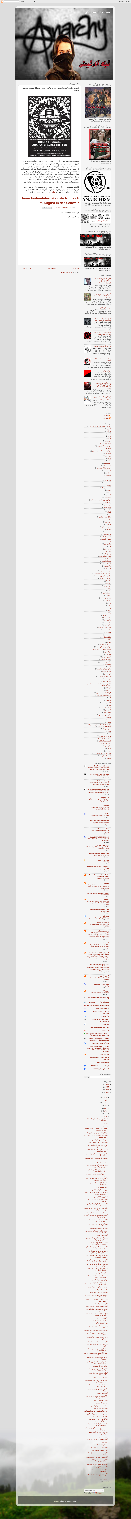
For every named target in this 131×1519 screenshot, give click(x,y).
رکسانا (109, 590)
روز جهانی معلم (106, 598)
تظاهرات (108, 524)
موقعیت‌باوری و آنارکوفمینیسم (99, 1280)
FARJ (107, 814)
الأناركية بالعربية (104, 976)
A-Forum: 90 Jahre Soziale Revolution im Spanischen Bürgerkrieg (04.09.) (98, 791)
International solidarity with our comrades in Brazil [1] (100, 808)
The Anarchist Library (101, 766)
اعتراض (108, 473)
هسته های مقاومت (105, 756)
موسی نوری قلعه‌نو (105, 736)
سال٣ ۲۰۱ (108, 622)
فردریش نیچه (107, 681)
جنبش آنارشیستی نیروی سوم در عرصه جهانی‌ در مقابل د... (96, 1354)
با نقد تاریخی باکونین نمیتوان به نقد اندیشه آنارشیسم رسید (102, 319)
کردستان (108, 700)
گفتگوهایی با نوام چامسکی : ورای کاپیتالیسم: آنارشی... (97, 1424)
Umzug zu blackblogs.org (101, 870)
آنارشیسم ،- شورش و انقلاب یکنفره (97, 1457)
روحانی (109, 595)
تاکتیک (109, 512)
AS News (106, 883)
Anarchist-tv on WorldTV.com (99, 1002)
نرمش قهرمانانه (106, 743)
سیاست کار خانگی (105, 308)
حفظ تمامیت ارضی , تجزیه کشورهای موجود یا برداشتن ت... (96, 1381)
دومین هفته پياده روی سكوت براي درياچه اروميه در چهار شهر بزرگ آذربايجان (99, 946)
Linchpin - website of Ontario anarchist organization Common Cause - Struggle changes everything (98, 1049)
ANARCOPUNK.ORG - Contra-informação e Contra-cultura (99, 1039)
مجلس (109, 722)
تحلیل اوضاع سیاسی (105, 517)
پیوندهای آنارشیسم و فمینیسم (102, 346)
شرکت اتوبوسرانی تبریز (103, 647)
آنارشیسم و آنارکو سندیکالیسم (99, 1447)
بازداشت (108, 495)
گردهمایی (108, 710)
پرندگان (109, 509)
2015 (107, 1087)
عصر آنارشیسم (106, 671)
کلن (110, 705)
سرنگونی (108, 634)
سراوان (108, 632)
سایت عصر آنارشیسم (104, 627)
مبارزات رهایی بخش (105, 715)
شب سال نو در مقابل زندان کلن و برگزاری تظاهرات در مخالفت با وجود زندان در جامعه (102, 385)
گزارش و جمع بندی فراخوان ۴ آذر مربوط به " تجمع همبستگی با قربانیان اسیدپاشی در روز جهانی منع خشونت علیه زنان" (98, 935)
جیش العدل (107, 549)
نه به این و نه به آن (102, 1187)
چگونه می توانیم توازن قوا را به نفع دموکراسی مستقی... (97, 1179)
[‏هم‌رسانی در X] (47, 208)
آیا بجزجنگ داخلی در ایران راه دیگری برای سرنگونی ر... (96, 1247)
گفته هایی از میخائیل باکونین (99, 1416)
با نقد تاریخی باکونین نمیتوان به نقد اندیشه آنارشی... (97, 1349)
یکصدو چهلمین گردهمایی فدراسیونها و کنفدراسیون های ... (96, 1231)
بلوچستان (108, 502)
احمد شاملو (107, 463)
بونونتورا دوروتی (103, 1436)
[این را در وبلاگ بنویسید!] (49, 208)
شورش (109, 654)
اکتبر (105, 1100)
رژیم (109, 588)
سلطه (109, 639)
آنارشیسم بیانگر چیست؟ (100, 1467)
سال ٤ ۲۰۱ (107, 620)
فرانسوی (108, 679)
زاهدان (109, 605)
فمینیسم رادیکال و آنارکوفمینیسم (98, 1287)
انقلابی (109, 490)
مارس (105, 1479)
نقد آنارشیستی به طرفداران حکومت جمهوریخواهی (102, 333)
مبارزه (109, 717)
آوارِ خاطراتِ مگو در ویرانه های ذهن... (98, 918)
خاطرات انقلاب (106, 561)
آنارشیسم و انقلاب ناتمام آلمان (98, 1142)
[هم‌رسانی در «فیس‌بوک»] (45, 208)
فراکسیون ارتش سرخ (104, 676)
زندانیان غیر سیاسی (105, 612)
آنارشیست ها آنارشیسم (104, 446)
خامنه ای (108, 568)
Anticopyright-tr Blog (101, 984)
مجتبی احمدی (107, 719)
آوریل (105, 1116)
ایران (109, 492)
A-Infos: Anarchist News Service (98, 1005)
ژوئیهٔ (105, 1108)
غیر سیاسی (107, 674)
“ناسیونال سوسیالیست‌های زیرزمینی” (100, 426)
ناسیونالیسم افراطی (105, 741)
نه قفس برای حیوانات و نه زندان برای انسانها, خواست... (96, 1295)
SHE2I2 (106, 899)
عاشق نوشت (105, 942)
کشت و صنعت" (106, 702)
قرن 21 (108, 688)
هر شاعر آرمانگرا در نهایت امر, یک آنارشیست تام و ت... (97, 1265)
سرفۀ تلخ (106, 916)
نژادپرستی (108, 746)
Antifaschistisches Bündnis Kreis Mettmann (99, 965)
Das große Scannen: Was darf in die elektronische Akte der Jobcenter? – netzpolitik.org (98, 886)
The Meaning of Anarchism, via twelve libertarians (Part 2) (97, 847)
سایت (53, 192)
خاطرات (108, 558)
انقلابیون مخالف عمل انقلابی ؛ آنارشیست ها (99, 1460)
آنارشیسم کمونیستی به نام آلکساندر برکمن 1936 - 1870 (97, 1220)
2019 (107, 1084)
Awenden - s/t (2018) (103, 878)
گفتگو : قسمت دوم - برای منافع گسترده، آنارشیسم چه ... (98, 1369)
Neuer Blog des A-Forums (101, 855)
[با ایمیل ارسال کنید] (51, 208)
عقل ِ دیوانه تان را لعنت (101, 1318)
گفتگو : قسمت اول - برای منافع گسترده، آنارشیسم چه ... (98, 1374)
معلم (109, 733)
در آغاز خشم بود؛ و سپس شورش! (97, 1132)
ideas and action (103, 829)
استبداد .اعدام (107, 465)
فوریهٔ (105, 1481)
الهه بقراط (108, 480)
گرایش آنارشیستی (105, 707)
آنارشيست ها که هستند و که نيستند (97, 1439)
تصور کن (105, 1442)
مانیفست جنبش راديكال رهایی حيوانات (96, 1330)
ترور (109, 519)
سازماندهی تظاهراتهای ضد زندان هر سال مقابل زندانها (97, 1276)
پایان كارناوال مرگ (102, 1323)
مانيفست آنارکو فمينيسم (100, 1289)
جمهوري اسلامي (106, 539)
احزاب (109, 460)
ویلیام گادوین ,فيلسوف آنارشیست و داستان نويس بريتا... (97, 1238)
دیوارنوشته (106, 990)
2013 (107, 1092)
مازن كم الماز (105, 797)
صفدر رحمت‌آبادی (105, 662)
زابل (109, 603)
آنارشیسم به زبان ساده (101, 1304)
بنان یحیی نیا (107, 505)
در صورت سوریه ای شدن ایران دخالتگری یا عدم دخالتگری (98, 1252)
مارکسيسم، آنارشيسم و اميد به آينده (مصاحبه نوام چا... (97, 1396)
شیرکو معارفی (106, 657)
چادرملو (108, 551)
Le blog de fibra (103, 860)
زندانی (109, 610)
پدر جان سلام (104, 1125)
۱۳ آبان (109, 429)
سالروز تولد (107, 625)
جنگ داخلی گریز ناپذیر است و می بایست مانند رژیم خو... (97, 1146)
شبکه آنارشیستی (97, 12)
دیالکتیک (108, 583)
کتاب (109, 697)
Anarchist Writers (103, 845)
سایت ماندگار (107, 630)
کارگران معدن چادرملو (104, 695)
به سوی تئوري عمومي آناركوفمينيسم (97, 1212)
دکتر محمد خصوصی (105, 578)
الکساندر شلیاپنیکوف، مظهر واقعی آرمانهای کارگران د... (97, 1269)
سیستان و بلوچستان (105, 644)
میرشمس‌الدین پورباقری (103, 738)
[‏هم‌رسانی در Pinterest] (43, 208)
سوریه (109, 642)
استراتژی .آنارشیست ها (104, 468)
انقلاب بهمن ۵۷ (106, 487)
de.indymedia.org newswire (99, 774)
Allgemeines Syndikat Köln (99, 909)
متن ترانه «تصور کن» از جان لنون (97, 1464)
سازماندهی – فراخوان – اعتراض (100, 992)
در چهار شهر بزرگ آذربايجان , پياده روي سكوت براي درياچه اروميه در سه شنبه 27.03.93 (98, 957)
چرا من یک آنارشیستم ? (100, 1366)
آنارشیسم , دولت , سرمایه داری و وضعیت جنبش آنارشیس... (97, 1260)
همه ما (106, 1123)
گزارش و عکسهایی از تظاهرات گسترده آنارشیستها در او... (96, 1216)
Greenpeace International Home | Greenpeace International (97, 1034)
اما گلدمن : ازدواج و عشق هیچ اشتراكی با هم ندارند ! (98, 1420)
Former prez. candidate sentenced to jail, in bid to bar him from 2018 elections (98, 902)
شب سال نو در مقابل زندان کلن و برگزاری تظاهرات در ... (97, 1170)
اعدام (109, 478)
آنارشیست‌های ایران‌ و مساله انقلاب (97, 1306)
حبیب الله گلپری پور (105, 556)
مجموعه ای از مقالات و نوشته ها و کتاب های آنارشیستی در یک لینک (97, 725)
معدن (109, 731)
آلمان (109, 438)
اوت (105, 1105)
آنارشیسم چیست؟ (102, 1235)
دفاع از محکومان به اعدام (103, 576)
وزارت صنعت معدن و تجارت (102, 753)
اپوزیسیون (108, 456)
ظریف (109, 666)
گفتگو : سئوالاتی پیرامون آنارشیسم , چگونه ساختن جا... (97, 1183)
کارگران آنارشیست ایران (103, 693)
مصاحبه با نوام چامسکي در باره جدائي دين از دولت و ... (96, 1428)
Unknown (106, 415)
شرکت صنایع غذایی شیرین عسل (101, 649)
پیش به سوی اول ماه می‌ (100, 1450)
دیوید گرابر (108, 585)
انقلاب (109, 485)
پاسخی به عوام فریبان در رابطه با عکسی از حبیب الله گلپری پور (102, 295)
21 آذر (109, 433)
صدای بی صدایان (106, 659)
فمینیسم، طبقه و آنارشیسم (99, 1406)
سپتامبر (104, 1103)
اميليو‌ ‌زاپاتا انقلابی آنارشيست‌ (99, 1197)
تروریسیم (108, 522)
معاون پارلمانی (106, 728)
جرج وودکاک (107, 534)
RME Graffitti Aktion (103, 776)
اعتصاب (108, 475)
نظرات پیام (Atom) (66, 272)
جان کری (108, 532)
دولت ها (108, 581)
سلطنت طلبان (106, 637)
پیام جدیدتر (75, 268)
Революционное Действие (99, 820)
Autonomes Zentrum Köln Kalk (98, 789)
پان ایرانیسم (107, 507)
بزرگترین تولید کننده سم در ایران (101, 500)
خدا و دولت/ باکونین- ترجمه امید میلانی (96, 1411)
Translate (99, 1493)
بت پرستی (108, 497)
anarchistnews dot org (101, 781)
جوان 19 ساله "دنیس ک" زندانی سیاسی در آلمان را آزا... (98, 1243)
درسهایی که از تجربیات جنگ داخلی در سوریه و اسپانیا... (96, 1150)
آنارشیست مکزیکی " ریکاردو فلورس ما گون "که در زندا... (96, 1204)
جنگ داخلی (107, 544)
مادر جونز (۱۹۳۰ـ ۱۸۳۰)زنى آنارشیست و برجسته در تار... (96, 1209)
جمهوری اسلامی (106, 536)
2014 (107, 1089)
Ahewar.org (106, 862)
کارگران (108, 690)
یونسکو (109, 758)
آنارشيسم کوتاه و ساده (104, 371)
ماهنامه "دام (107, 712)
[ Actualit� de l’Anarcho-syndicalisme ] (100, 1020)
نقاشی (109, 748)
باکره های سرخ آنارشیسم (100, 1140)
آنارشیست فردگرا (105, 443)
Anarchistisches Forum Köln (99, 853)
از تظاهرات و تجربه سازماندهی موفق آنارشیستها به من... (96, 1193)
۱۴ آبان (109, 431)
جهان (109, 546)
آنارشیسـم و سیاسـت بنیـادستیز (101, 451)
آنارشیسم (108, 448)
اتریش (109, 458)
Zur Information (104, 911)
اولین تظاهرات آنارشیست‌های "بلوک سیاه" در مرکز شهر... (97, 1166)
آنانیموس (108, 453)
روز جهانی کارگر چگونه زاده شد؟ (98, 1190)
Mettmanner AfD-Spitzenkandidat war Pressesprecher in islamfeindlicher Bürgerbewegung (98, 969)
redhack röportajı (104, 986)
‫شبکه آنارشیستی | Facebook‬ (100, 1043)
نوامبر (105, 1097)
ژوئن (105, 1111)
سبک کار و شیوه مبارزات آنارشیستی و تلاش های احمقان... (96, 1314)
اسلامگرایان (107, 470)
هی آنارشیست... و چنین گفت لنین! (97, 1414)
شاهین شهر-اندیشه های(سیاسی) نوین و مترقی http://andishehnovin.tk (97, 953)
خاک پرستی (107, 566)
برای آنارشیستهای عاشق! (100, 1320)
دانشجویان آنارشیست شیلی (102, 573)
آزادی (109, 436)
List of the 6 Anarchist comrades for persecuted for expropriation (98, 783)
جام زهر (108, 529)
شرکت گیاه (107, 652)
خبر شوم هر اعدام (105, 571)
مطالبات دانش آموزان (101, 1273)
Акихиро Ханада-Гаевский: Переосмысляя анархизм (101, 823)
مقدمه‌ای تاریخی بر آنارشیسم (99, 1377)
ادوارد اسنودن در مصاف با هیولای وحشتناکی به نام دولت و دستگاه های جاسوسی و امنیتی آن (102, 281)
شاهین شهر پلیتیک (103, 931)
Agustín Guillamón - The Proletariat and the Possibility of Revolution (98, 768)
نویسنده (108, 751)
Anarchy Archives (103, 1062)
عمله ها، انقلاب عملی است (99, 1162)
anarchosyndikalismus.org (99, 1027)
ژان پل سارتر (107, 615)
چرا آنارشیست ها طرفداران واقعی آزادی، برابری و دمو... (97, 1362)
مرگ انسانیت (105, 1016)
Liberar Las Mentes (102, 922)
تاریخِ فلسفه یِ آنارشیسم (100, 1400)
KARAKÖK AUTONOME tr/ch (99, 837)
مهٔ (106, 1113)
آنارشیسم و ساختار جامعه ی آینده (98, 1341)
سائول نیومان (107, 617)
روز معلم (108, 600)
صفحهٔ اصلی (51, 268)
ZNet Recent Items (102, 1008)
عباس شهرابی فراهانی (104, 669)
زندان (109, 608)
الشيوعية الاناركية (104, 1054)
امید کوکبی (107, 482)
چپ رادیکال (107, 554)
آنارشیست (108, 441)
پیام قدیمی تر (25, 268)
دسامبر (104, 1094)
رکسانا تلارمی (107, 593)
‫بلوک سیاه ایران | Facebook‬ (100, 1065)
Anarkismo (105, 805)
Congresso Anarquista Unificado (99, 815)
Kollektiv (106, 1024)
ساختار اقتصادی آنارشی (100, 1444)
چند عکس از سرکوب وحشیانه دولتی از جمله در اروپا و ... (96, 1256)
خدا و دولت (105, 1030)
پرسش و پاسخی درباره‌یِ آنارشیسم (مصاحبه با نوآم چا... (97, 1385)
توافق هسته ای (106, 527)
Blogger (56, 1501)
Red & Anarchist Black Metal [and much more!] (99, 875)
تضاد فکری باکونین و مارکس (99, 1228)
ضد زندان (108, 664)
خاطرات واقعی (106, 563)
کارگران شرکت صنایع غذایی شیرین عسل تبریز (102, 397)
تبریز (109, 514)
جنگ (109, 541)
